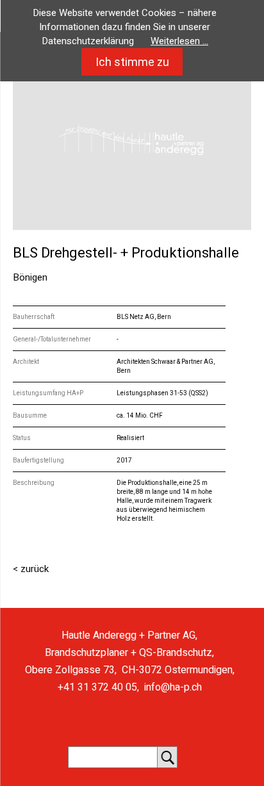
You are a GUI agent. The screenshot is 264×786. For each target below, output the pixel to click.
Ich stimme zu (132, 62)
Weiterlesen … (179, 41)
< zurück (31, 569)
